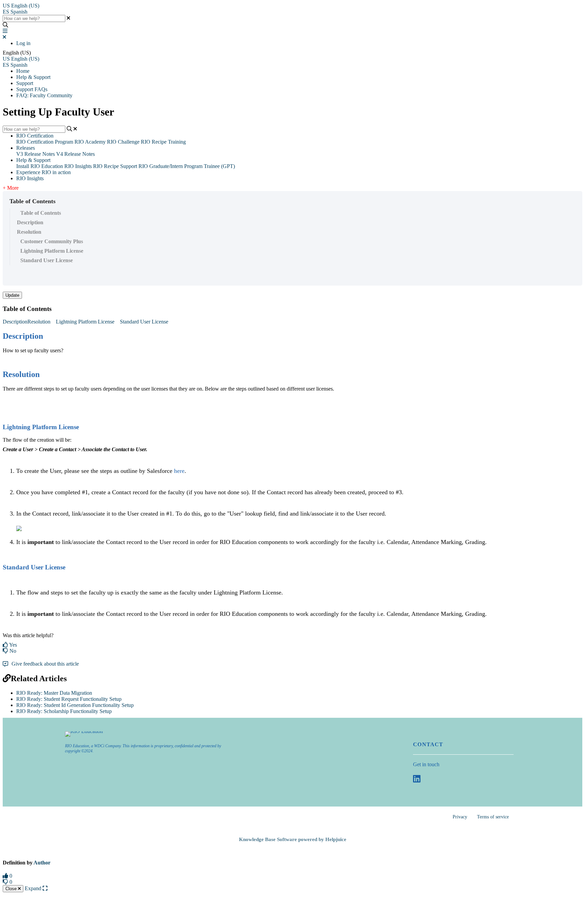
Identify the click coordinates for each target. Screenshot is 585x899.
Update (12, 295)
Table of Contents (40, 213)
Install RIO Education (39, 166)
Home (22, 71)
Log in (23, 43)
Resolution (29, 232)
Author (42, 862)
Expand (34, 888)
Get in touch (426, 764)
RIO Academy (90, 142)
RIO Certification (34, 136)
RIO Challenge (123, 142)
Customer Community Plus (51, 241)
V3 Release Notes (35, 154)
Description (30, 222)
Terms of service (493, 816)
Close (11, 888)
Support (24, 83)
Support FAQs (31, 89)
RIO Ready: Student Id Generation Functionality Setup (75, 705)
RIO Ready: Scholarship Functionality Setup (64, 711)
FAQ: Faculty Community (44, 95)
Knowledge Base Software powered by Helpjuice (292, 839)
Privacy (460, 816)
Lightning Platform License (51, 251)
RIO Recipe (106, 166)
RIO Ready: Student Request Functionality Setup (69, 699)
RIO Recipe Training (163, 142)
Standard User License (46, 260)
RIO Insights (78, 166)
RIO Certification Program (44, 142)
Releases (25, 148)
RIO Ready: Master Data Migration (54, 693)
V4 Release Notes (75, 154)
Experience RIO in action (43, 172)
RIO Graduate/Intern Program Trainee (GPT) (186, 166)
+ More (11, 188)
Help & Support (33, 77)
